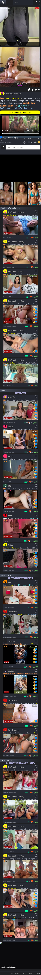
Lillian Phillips (14, 918)
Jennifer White (13, 799)
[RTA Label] (39, 973)
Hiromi (9, 274)
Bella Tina (34, 644)
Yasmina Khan (12, 888)
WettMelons (11, 363)
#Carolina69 (33, 614)
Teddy (11, 585)
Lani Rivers (12, 333)
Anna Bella (22, 614)
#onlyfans (5, 108)
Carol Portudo (12, 99)
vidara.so (25, 106)
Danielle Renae (13, 548)
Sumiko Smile (12, 215)
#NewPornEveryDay (24, 108)
